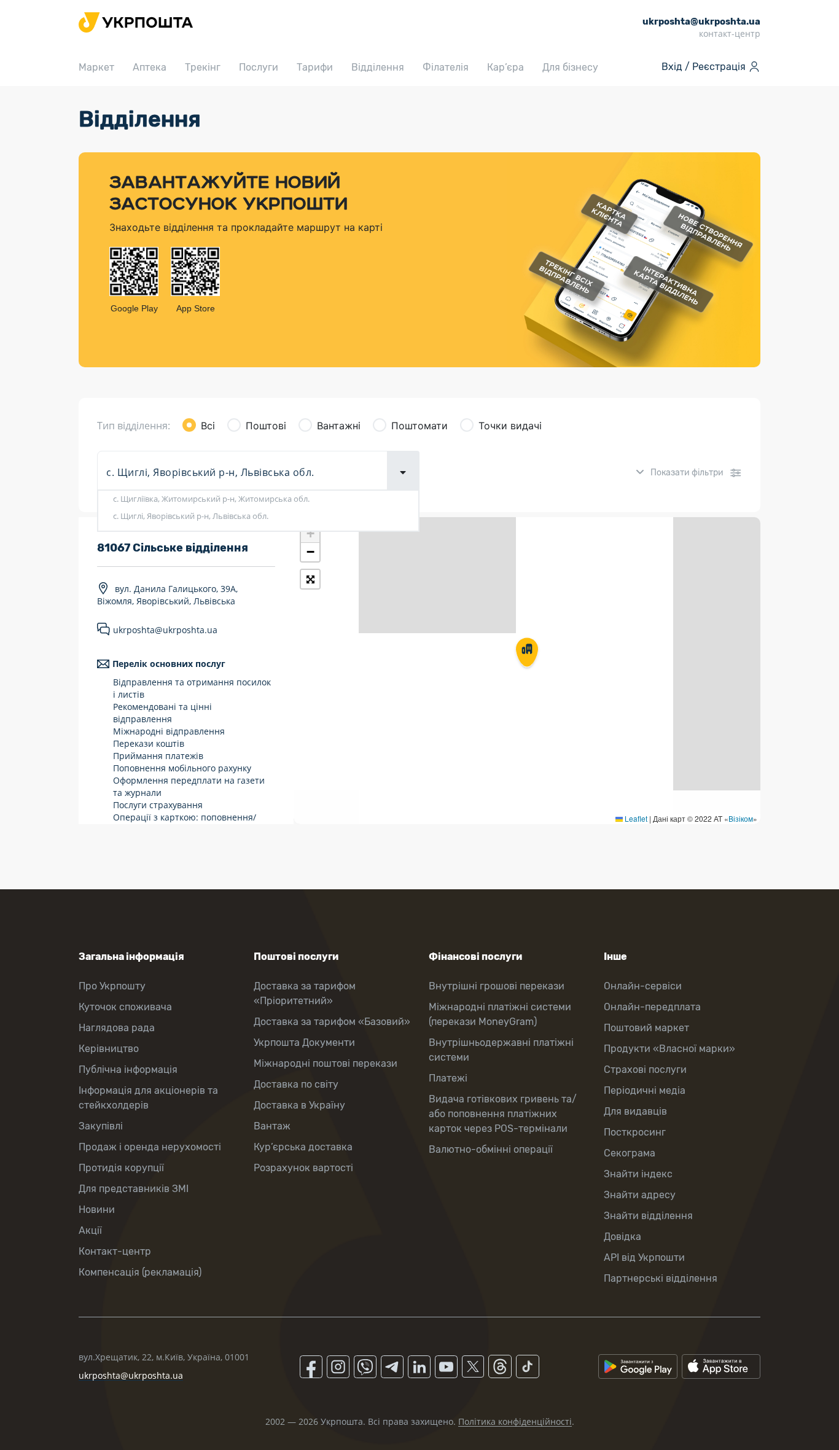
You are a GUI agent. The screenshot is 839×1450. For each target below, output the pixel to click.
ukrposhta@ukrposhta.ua (165, 630)
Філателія (446, 67)
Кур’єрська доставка (303, 1147)
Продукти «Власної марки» (669, 1048)
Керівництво (109, 1048)
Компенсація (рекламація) (140, 1272)
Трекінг (202, 67)
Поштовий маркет (646, 1028)
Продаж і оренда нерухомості (150, 1147)
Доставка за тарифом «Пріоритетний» (305, 993)
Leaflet (635, 818)
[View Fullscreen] (310, 579)
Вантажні (339, 425)
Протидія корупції (121, 1168)
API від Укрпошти (644, 1257)
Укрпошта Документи (304, 1042)
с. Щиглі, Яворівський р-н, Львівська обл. (190, 515)
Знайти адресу (640, 1195)
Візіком (740, 818)
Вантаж (272, 1126)
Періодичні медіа (644, 1090)
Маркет (96, 67)
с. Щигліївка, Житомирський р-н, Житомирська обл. (211, 498)
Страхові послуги (645, 1069)
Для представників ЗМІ (134, 1189)
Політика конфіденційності (515, 1421)
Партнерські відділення (660, 1278)
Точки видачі (510, 425)
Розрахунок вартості (303, 1168)
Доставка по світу (296, 1084)
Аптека (149, 67)
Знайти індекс (638, 1174)
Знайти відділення (648, 1216)
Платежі (448, 1078)
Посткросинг (635, 1132)
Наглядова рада (117, 1028)
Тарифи (315, 67)
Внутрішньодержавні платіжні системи (501, 1050)
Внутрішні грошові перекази (496, 986)
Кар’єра (505, 67)
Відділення (377, 67)
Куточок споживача (125, 1007)
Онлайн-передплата (652, 1007)
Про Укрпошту (112, 986)
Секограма (629, 1153)
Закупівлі (101, 1126)
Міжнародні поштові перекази (325, 1063)
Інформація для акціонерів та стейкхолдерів (148, 1098)
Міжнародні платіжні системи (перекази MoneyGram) (500, 1014)
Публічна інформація (128, 1069)
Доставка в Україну (299, 1105)
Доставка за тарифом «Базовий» (332, 1021)
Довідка (622, 1236)
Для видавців (635, 1111)
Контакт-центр (115, 1251)
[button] (526, 653)
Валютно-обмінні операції (491, 1149)
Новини (97, 1209)
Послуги (258, 67)
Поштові (266, 425)
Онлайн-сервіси (643, 986)
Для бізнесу (570, 67)
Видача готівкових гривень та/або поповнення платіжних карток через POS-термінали (503, 1113)
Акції (90, 1230)
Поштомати (419, 425)
